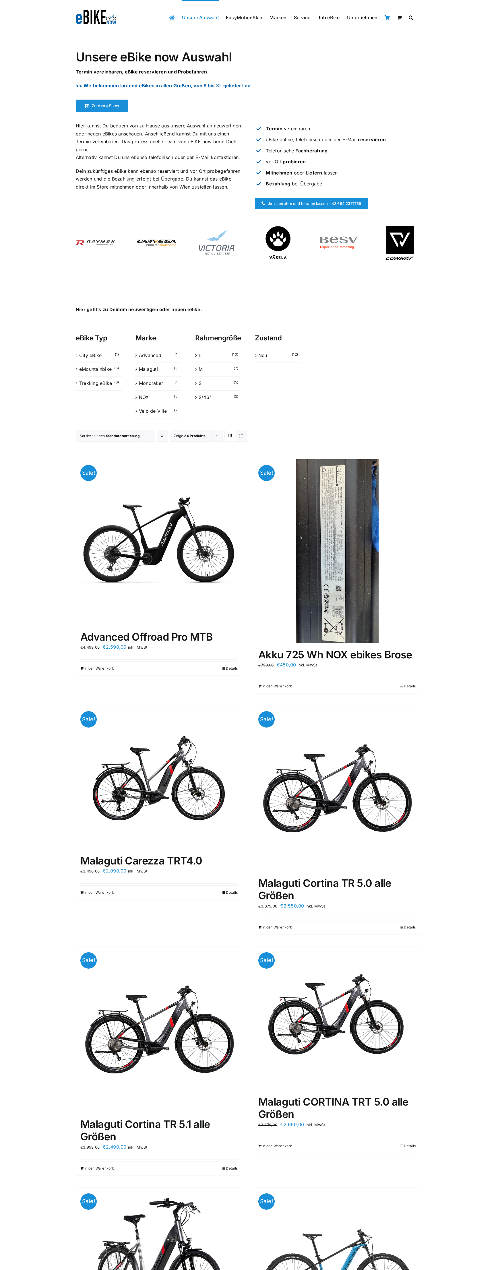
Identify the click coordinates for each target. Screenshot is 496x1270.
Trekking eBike (95, 383)
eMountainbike (95, 369)
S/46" (205, 397)
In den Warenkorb (99, 668)
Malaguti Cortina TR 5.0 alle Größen (324, 889)
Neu (262, 355)
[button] (411, 17)
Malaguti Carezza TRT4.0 (141, 860)
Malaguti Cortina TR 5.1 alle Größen (145, 1130)
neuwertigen (227, 126)
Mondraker (151, 383)
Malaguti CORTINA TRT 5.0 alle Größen (333, 1108)
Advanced (150, 355)
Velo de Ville (153, 411)
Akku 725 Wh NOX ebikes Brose (335, 654)
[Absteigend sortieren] (162, 436)
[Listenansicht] (241, 435)
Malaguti (148, 369)
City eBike (90, 355)
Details (232, 668)
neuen (94, 134)
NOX (144, 397)
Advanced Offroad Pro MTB (146, 637)
